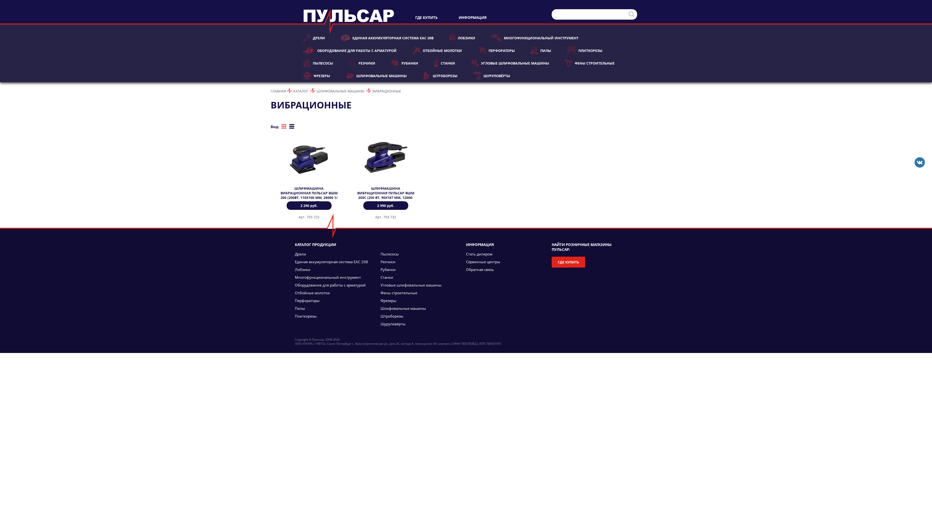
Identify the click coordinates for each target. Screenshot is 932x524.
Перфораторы (502, 50)
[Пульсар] (919, 162)
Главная (278, 91)
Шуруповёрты (496, 76)
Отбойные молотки (442, 50)
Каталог (300, 91)
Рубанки (409, 63)
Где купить (568, 262)
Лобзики (466, 38)
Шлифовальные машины (381, 76)
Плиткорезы (590, 50)
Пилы (545, 50)
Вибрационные (387, 91)
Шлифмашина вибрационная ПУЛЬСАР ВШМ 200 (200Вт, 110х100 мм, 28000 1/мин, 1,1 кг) (309, 195)
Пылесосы (323, 63)
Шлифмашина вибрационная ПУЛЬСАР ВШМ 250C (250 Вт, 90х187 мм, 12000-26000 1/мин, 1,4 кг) (385, 195)
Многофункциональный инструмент (541, 38)
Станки (448, 63)
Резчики (366, 63)
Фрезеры (322, 76)
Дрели (319, 38)
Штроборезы (445, 76)
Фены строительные (595, 63)
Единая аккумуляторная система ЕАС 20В (392, 38)
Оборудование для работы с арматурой (357, 50)
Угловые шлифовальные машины (515, 63)
